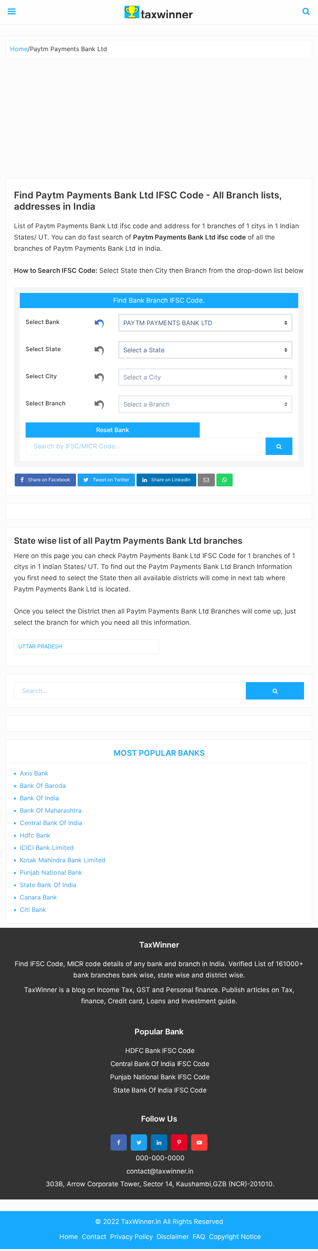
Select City (41, 376)
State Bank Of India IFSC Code (159, 1090)
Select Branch (46, 403)
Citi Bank (33, 909)
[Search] (279, 446)
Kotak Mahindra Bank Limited (62, 860)
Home (68, 1237)
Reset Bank (99, 322)
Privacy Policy (131, 1237)
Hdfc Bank (35, 835)
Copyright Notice (235, 1237)
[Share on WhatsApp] (224, 480)
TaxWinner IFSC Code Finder (159, 12)
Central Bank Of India (51, 823)
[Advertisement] (159, 116)
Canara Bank (38, 897)
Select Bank (42, 322)
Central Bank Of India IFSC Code (160, 1064)
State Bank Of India (48, 885)
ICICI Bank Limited (47, 847)
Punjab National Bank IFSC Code (160, 1077)
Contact (94, 1237)
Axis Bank (34, 773)
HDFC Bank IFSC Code (159, 1051)
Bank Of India (39, 798)
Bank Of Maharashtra (50, 810)
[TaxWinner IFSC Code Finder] (11, 12)
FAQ (199, 1237)
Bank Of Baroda (43, 785)
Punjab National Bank (51, 872)
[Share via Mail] (206, 480)
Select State (43, 349)
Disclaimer (173, 1237)
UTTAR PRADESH (40, 646)
